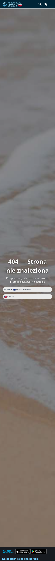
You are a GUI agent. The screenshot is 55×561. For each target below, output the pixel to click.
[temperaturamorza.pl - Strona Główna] (13, 4)
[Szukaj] (40, 4)
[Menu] (51, 4)
